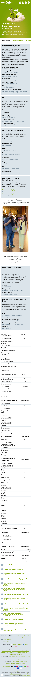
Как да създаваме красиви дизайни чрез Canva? (15, 608)
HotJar (3, 505)
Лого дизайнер (5, 455)
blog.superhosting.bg (8, 194)
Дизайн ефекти (5, 452)
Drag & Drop (4, 348)
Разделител (4, 447)
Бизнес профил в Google (7, 551)
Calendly (3, 490)
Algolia (3, 470)
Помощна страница (22, 658)
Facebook (14, 644)
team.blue (13, 271)
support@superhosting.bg (22, 635)
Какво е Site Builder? (9, 565)
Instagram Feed (5, 480)
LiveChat (3, 513)
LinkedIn (26, 644)
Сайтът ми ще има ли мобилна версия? (15, 604)
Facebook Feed (5, 477)
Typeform (3, 495)
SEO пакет (4, 549)
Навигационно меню (6, 417)
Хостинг (13, 649)
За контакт (18, 656)
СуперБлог (15, 658)
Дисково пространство (7, 381)
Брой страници (5, 403)
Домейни (28, 652)
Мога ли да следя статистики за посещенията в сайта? (13, 624)
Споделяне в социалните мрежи (8, 411)
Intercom (3, 518)
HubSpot (3, 520)
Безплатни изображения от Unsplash (9, 353)
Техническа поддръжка (20, 637)
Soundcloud (4, 500)
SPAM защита (5, 386)
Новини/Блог (4, 415)
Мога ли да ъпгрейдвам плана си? (13, 619)
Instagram (20, 644)
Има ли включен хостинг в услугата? (15, 579)
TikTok (13, 646)
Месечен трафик (6, 384)
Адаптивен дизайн (6, 442)
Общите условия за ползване (26, 675)
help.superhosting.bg (8, 190)
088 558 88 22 (7, 639)
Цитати (3, 425)
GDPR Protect (19, 654)
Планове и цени (18, 40)
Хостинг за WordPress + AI (21, 649)
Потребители (5, 370)
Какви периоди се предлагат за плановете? (13, 614)
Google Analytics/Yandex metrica (7, 466)
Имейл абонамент (6, 487)
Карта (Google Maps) (7, 361)
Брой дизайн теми (6, 338)
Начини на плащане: (7, 666)
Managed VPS (3, 652)
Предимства (6, 40)
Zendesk (3, 485)
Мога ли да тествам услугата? (13, 569)
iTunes (3, 498)
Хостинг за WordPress (6, 650)
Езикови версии (5, 405)
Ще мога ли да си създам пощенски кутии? (14, 589)
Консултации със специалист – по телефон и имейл (9, 540)
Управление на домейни (10, 663)
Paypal (3, 492)
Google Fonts (4, 449)
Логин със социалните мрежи (9, 528)
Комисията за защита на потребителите (13, 673)
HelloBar (3, 503)
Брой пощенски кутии (7, 378)
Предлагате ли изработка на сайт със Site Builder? (15, 599)
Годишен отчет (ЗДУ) (15, 659)
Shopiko (24, 652)
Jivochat (3, 508)
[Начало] (7, 2)
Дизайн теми (5, 439)
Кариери (13, 656)
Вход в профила (16, 661)
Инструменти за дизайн (8, 444)
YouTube (18, 646)
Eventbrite (4, 475)
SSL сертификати (12, 654)
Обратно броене (5, 430)
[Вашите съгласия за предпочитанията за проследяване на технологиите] (2, 675)
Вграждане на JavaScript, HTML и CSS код (8, 357)
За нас (10, 656)
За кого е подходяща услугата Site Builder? (14, 574)
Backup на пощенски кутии (8, 394)
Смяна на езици (5, 427)
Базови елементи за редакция (6, 341)
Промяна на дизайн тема (8, 350)
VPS (8, 652)
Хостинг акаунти (23, 661)
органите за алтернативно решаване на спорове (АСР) (19, 673)
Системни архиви (6, 391)
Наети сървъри (12, 652)
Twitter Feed (4, 482)
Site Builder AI (19, 652)
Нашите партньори (25, 656)
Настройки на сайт (6, 345)
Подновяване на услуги (20, 663)
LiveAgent (3, 510)
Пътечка (3, 420)
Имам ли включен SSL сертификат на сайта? (15, 583)
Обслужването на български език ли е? (15, 594)
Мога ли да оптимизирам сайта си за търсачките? (15, 629)
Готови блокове (5, 408)
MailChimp (4, 523)
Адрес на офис (6, 641)
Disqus (3, 472)
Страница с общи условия (8, 433)
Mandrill (3, 515)
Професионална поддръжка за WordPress (20, 650)
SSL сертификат (6, 389)
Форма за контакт (6, 422)
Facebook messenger (6, 463)
